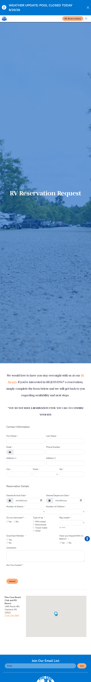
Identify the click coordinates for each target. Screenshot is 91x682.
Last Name (51, 436)
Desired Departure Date (58, 495)
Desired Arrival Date (16, 495)
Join (82, 666)
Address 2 (50, 458)
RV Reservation (73, 18)
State (36, 469)
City (8, 469)
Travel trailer (41, 527)
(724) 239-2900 (12, 615)
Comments (11, 547)
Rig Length (65, 517)
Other (38, 530)
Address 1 (11, 458)
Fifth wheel (40, 521)
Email (9, 447)
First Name (12, 436)
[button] (86, 19)
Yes (10, 521)
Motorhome (40, 524)
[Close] (88, 7)
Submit (12, 581)
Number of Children (56, 506)
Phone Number (53, 447)
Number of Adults (15, 506)
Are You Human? (14, 565)
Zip (61, 469)
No (17, 521)
